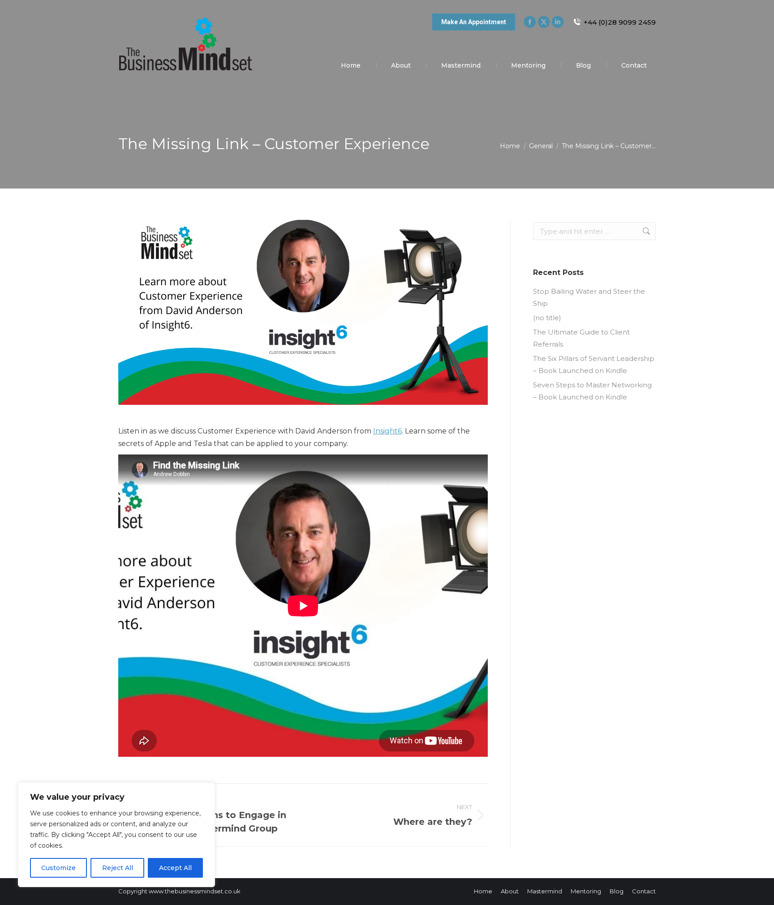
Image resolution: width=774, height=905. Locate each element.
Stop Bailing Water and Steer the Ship (589, 297)
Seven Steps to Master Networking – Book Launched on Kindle (592, 391)
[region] (116, 834)
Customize (58, 868)
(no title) (547, 317)
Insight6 (387, 431)
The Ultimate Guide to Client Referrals (581, 338)
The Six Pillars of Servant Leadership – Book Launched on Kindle (593, 364)
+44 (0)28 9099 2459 (620, 22)
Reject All (117, 868)
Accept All (175, 868)
